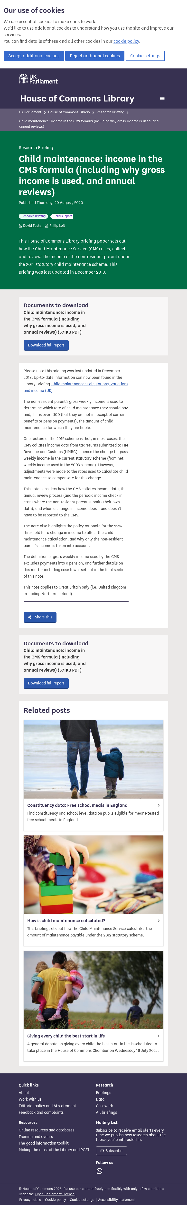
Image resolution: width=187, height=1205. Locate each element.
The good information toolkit (44, 1143)
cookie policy (126, 41)
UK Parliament (30, 112)
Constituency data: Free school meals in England (77, 805)
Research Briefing (110, 112)
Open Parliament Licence (55, 1194)
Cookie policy (55, 1200)
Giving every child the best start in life (66, 1036)
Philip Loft (57, 226)
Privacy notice (30, 1200)
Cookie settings (145, 56)
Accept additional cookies (33, 56)
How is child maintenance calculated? (66, 920)
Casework (104, 1106)
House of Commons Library (77, 98)
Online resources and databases (46, 1130)
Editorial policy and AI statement (47, 1106)
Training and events (36, 1137)
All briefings (106, 1112)
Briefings (103, 1093)
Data (100, 1099)
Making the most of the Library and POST (54, 1150)
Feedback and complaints (41, 1112)
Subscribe (113, 1150)
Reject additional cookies (95, 56)
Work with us (30, 1099)
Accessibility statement (116, 1200)
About (24, 1093)
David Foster (33, 226)
